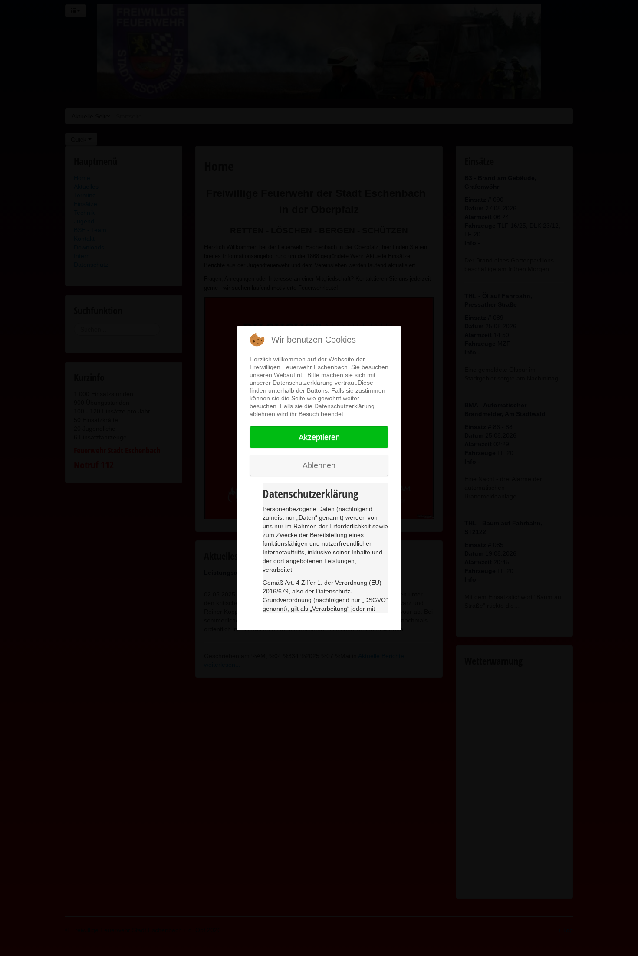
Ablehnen (319, 465)
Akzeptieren (319, 437)
